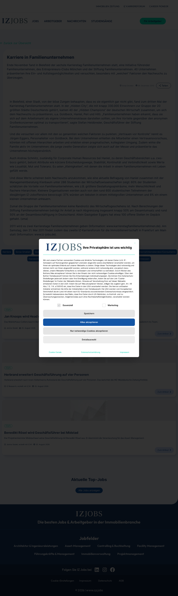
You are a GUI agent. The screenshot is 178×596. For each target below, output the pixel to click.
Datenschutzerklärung (90, 352)
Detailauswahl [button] (89, 339)
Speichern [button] (89, 313)
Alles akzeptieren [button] (89, 322)
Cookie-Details (55, 352)
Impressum (124, 352)
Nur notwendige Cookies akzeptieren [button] (89, 331)
